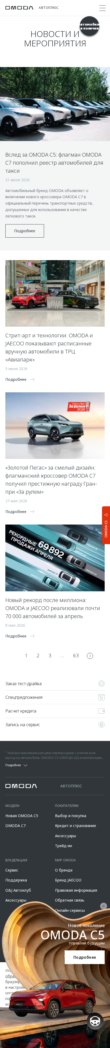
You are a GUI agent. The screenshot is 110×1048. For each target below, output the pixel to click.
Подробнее (84, 957)
